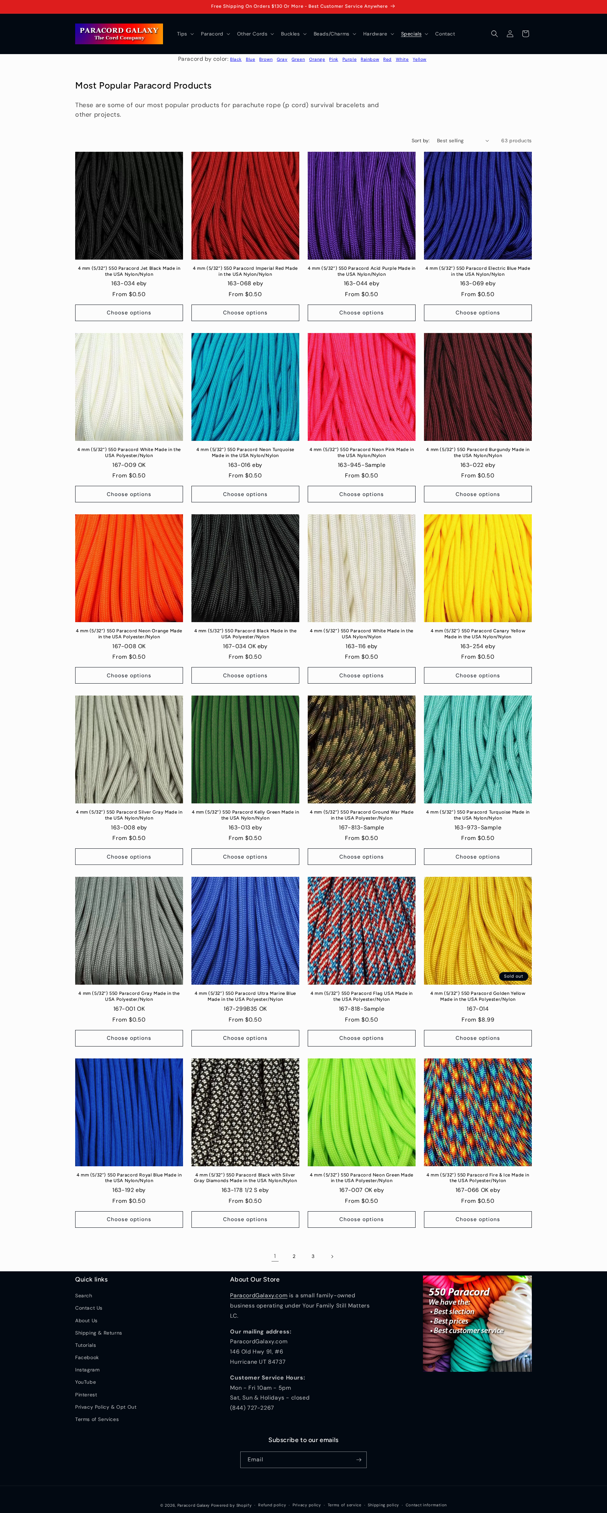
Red (387, 59)
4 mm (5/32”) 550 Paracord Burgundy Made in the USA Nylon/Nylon (477, 452)
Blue (250, 59)
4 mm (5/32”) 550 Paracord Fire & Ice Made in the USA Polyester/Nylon (477, 1177)
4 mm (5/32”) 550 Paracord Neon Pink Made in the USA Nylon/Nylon (361, 452)
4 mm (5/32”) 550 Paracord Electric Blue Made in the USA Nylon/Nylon (477, 271)
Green (298, 59)
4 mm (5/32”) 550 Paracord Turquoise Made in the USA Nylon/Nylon (478, 815)
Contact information (426, 1504)
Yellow (419, 59)
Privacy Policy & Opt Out (105, 1407)
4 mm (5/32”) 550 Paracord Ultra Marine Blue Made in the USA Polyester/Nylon (245, 996)
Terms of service (344, 1504)
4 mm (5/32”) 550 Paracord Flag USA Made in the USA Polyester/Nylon (362, 996)
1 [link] (275, 1256)
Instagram (87, 1370)
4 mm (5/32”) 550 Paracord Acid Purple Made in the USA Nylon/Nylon (362, 271)
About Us (86, 1320)
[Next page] (332, 1256)
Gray (282, 59)
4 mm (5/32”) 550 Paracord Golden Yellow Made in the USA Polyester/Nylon (477, 996)
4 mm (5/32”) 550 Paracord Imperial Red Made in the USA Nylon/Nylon (245, 271)
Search (83, 1295)
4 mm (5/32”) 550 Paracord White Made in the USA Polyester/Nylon (129, 452)
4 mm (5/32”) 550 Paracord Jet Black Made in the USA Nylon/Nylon (129, 271)
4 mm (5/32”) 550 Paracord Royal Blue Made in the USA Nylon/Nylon (129, 1177)
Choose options (129, 312)
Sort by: (421, 140)
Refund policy (272, 1504)
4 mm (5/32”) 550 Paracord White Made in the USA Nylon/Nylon (361, 633)
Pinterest (86, 1394)
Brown (266, 59)
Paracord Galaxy (193, 1505)
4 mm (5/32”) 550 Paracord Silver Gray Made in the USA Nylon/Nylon (129, 815)
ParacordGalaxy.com (258, 1295)
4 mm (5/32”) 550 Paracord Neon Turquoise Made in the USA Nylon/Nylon (245, 452)
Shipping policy (383, 1504)
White (402, 59)
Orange (317, 59)
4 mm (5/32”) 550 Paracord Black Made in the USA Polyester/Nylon (245, 633)
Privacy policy (307, 1504)
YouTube (85, 1382)
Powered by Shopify (231, 1505)
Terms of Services (97, 1419)
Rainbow (370, 59)
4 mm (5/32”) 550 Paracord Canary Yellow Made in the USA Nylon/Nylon (478, 633)
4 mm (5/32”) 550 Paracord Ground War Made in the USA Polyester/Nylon (362, 815)
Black (236, 59)
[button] (185, 33)
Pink (333, 59)
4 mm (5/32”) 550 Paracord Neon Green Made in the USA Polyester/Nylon (361, 1177)
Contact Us (89, 1308)
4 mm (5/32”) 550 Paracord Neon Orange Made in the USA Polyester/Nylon (129, 633)
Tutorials (85, 1345)
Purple (349, 59)
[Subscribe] (358, 1460)
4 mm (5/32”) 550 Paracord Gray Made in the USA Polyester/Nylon (129, 996)
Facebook (87, 1357)
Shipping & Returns (98, 1333)
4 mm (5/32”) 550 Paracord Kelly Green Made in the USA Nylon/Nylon (245, 815)
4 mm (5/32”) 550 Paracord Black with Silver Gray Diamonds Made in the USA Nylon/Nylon (245, 1177)
